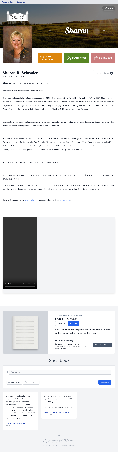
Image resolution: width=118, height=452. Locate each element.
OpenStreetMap (61, 445)
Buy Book (73, 323)
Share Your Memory (103, 345)
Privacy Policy (52, 442)
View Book (61, 323)
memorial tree (30, 200)
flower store (65, 200)
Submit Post (104, 382)
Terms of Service (65, 442)
